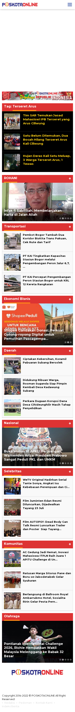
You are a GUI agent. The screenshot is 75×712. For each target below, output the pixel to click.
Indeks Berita (10, 706)
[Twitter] (28, 681)
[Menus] (70, 4)
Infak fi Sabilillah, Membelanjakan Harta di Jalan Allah (33, 213)
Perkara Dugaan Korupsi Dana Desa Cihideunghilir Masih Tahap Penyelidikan (47, 404)
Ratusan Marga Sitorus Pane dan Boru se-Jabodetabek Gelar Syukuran (47, 577)
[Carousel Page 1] (60, 218)
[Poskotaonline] (20, 4)
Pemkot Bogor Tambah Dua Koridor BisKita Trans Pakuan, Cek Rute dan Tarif (45, 238)
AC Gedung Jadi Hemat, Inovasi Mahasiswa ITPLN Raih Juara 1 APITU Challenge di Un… (46, 556)
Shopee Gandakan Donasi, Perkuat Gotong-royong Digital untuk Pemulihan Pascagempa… (34, 334)
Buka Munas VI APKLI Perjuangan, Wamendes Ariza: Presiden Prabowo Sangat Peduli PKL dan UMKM (35, 455)
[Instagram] (37, 681)
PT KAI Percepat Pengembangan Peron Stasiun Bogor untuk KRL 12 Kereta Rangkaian (47, 280)
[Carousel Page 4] (68, 218)
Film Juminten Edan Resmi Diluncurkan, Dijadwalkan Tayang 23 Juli (42, 504)
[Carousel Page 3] (65, 218)
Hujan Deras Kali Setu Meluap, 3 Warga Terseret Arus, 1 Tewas (47, 160)
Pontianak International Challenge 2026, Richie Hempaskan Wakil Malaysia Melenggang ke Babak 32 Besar (34, 650)
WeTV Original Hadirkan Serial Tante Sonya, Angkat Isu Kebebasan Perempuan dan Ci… (46, 483)
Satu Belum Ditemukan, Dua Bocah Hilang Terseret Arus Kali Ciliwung (45, 139)
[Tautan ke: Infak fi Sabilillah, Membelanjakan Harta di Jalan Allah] (37, 202)
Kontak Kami (44, 702)
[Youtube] (46, 681)
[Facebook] (19, 681)
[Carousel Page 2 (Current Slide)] (63, 218)
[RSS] (55, 681)
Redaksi (9, 702)
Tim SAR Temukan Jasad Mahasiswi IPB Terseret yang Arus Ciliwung (46, 119)
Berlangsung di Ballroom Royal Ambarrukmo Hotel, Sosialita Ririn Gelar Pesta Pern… (45, 598)
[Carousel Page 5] (71, 218)
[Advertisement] (37, 50)
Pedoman (25, 702)
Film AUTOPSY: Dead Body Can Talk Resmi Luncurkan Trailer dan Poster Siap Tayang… (45, 525)
